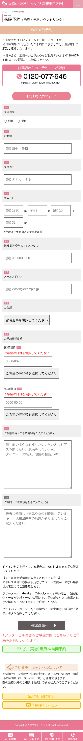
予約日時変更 (44, 696)
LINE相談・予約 (52, 736)
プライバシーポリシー (16, 609)
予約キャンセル (44, 705)
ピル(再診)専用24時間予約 (44, 649)
